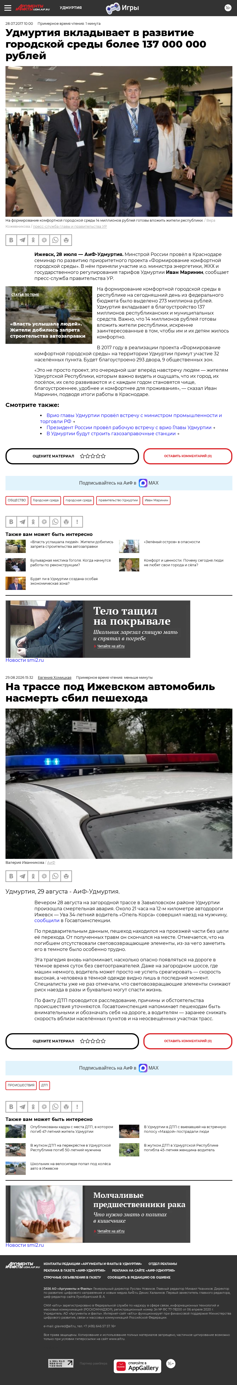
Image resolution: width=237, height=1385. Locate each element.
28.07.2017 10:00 (19, 23)
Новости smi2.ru (24, 660)
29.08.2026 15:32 (19, 677)
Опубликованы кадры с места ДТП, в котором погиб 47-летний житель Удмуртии (71, 1129)
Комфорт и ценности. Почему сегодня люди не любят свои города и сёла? (183, 562)
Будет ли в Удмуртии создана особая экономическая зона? (64, 581)
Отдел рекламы (163, 1264)
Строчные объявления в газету (72, 1277)
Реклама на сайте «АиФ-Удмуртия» (143, 1270)
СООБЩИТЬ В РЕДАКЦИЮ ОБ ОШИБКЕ (139, 1277)
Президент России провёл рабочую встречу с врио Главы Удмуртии (129, 427)
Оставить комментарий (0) (188, 456)
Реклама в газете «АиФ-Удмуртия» (74, 1270)
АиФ (51, 862)
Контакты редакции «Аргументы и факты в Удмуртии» (93, 1264)
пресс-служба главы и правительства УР (70, 226)
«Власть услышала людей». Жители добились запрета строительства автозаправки (71, 544)
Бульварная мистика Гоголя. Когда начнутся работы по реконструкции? (70, 562)
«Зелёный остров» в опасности (172, 542)
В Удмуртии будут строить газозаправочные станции (111, 433)
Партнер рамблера (93, 1363)
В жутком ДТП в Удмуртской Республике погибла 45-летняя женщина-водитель (181, 1147)
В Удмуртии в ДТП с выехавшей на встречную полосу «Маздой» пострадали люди (185, 1129)
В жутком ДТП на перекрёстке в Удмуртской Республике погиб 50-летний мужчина (70, 1147)
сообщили (47, 920)
